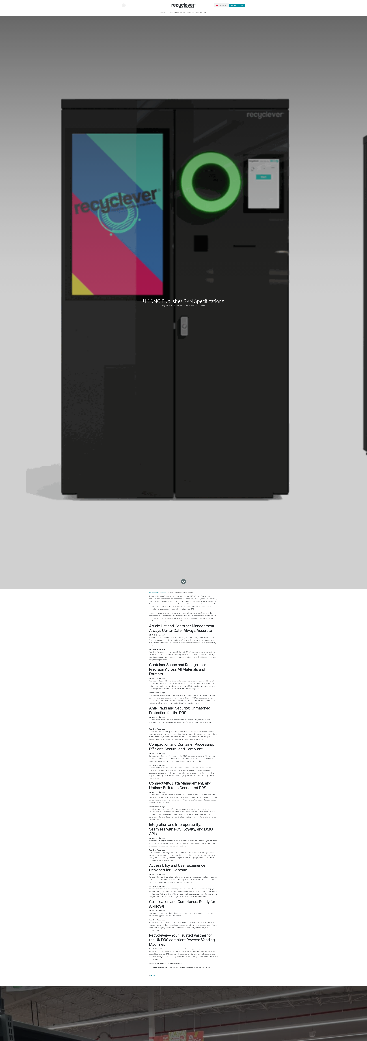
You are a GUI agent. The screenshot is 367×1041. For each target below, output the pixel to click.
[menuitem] (163, 12)
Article (164, 592)
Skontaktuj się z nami (237, 5)
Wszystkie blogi (154, 592)
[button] (124, 5)
